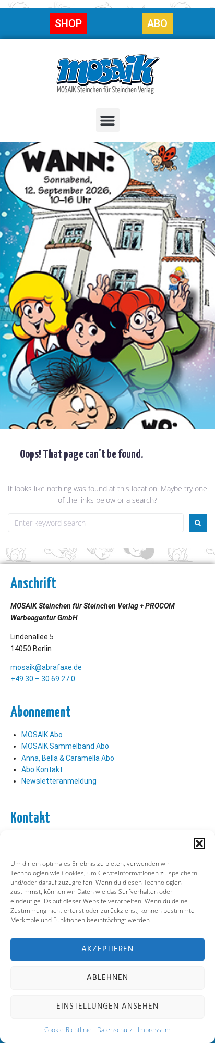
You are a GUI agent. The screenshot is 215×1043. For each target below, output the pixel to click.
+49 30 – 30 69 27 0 (42, 679)
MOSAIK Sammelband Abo (65, 746)
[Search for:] (96, 522)
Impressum (154, 1029)
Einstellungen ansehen (107, 1006)
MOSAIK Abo (42, 734)
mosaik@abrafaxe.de (46, 667)
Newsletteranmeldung (59, 781)
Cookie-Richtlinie (68, 1029)
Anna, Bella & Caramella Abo (67, 758)
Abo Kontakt (42, 769)
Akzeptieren (107, 949)
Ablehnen (107, 978)
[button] (199, 843)
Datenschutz (115, 1029)
